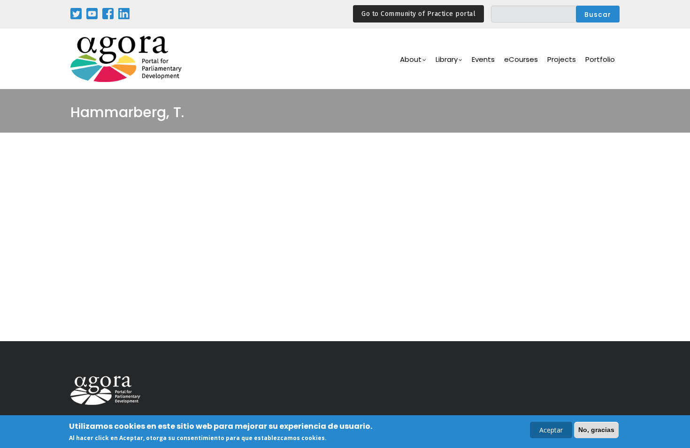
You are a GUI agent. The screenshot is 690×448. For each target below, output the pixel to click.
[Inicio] (126, 59)
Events (483, 59)
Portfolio (600, 59)
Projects (561, 59)
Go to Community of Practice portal (418, 14)
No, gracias (596, 429)
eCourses (521, 59)
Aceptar (551, 430)
